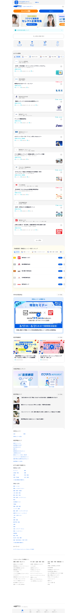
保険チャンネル (34, 577)
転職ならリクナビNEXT (18, 564)
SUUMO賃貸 (50, 567)
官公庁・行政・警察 (17, 537)
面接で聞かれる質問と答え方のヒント (21, 458)
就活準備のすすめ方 (17, 445)
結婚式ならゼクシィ (35, 567)
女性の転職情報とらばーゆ (18, 567)
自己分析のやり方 (17, 447)
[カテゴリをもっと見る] (63, 56)
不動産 (14, 504)
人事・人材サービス (17, 515)
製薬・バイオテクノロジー (18, 488)
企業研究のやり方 (17, 452)
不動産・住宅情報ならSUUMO (54, 565)
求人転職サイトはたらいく (18, 582)
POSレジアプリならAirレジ (53, 576)
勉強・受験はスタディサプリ (53, 575)
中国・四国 (26, 475)
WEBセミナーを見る (17, 436)
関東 (14, 475)
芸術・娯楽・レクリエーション (19, 497)
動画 (24, 433)
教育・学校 (15, 535)
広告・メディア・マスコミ (18, 528)
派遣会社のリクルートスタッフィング (21, 576)
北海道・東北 (16, 472)
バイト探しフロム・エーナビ (19, 578)
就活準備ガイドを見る (17, 461)
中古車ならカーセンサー (35, 569)
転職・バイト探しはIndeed (18, 584)
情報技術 (15, 533)
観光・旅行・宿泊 (17, 495)
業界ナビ (15, 449)
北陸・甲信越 (16, 477)
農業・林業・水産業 (17, 490)
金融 (14, 524)
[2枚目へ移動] (38, 27)
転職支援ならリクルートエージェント (21, 566)
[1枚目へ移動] (37, 27)
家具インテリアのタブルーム (36, 579)
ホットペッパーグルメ (35, 571)
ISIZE (49, 584)
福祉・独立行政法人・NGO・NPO (20, 540)
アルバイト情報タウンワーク (19, 580)
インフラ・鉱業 (16, 508)
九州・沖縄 (26, 477)
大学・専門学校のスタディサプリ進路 (55, 573)
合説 (14, 433)
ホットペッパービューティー (36, 573)
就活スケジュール (17, 443)
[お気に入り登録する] (61, 66)
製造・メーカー (16, 486)
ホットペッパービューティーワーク (38, 575)
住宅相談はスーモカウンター (53, 569)
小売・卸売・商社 (17, 492)
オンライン (15, 470)
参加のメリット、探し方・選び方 (20, 454)
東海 (25, 470)
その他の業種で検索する (18, 542)
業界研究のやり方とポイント (19, 451)
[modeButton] (28, 6)
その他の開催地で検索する (18, 479)
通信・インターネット (17, 531)
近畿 (25, 472)
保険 (14, 526)
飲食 (14, 499)
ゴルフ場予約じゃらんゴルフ (36, 581)
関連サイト (50, 580)
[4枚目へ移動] (39, 27)
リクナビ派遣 (16, 571)
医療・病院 (15, 519)
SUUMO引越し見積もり (52, 571)
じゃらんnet (33, 566)
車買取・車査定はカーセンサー (37, 564)
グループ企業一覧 (51, 582)
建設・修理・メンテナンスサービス (20, 510)
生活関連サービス (17, 501)
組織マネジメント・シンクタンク (20, 513)
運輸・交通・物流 (17, 506)
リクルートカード (51, 578)
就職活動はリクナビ (17, 569)
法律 (14, 517)
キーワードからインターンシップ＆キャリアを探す (23, 549)
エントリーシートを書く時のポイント (21, 456)
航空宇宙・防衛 (16, 522)
